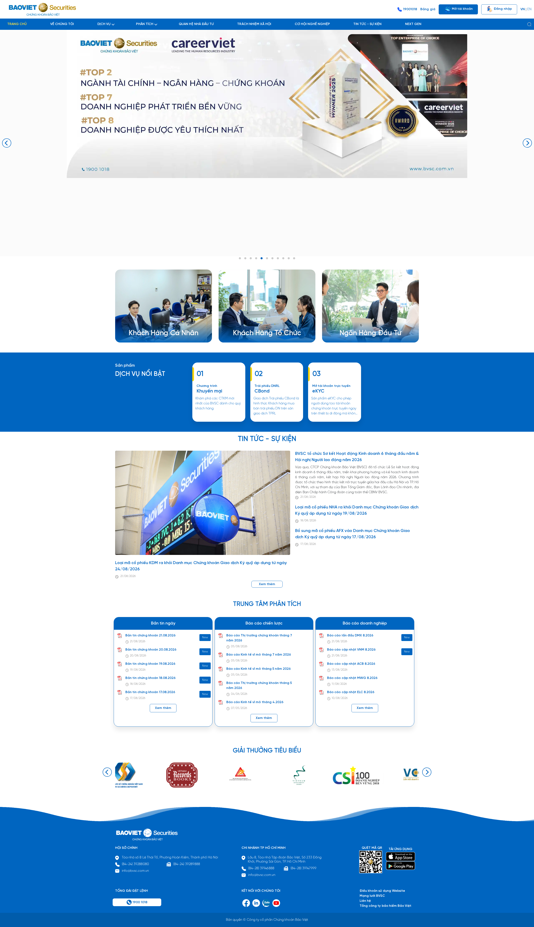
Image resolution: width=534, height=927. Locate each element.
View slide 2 (245, 258)
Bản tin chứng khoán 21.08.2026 (150, 635)
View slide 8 (278, 258)
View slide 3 (251, 258)
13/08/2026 (339, 669)
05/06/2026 (239, 674)
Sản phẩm (125, 365)
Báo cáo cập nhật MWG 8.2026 (352, 678)
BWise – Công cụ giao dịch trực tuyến (164, 319)
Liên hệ (351, 334)
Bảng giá (427, 9)
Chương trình (206, 386)
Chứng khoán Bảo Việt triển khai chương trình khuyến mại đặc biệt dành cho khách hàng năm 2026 (219, 421)
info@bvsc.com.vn (135, 871)
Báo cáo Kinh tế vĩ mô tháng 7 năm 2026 (258, 654)
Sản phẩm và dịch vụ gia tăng (263, 324)
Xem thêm (276, 421)
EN (529, 9)
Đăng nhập (502, 8)
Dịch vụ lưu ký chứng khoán (156, 329)
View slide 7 (272, 258)
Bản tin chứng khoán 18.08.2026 (150, 678)
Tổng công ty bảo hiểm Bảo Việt (385, 906)
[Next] (527, 143)
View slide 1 (240, 258)
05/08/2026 (239, 646)
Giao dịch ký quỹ (148, 334)
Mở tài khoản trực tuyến (331, 386)
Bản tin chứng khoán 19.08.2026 (150, 664)
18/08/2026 (308, 520)
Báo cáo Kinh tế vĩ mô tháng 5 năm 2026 (258, 669)
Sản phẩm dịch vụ (360, 319)
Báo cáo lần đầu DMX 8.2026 (350, 635)
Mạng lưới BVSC (372, 896)
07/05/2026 (239, 708)
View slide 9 (283, 258)
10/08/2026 (340, 698)
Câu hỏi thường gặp (361, 329)
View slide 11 (294, 258)
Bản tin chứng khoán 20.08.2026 (150, 649)
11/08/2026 (339, 684)
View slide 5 (262, 258)
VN (522, 9)
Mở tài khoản (462, 8)
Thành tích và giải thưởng (365, 324)
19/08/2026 (138, 669)
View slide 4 (256, 258)
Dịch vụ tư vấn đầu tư (256, 329)
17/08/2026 (308, 544)
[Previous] (6, 143)
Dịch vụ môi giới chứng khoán (157, 324)
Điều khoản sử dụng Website (382, 891)
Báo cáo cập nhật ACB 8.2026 (351, 664)
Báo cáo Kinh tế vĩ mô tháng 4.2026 (254, 702)
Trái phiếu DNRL (267, 386)
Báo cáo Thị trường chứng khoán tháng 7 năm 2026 (259, 638)
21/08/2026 (128, 576)
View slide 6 (267, 258)
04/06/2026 (239, 694)
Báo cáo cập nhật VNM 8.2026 (351, 649)
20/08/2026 (138, 655)
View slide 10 (289, 258)
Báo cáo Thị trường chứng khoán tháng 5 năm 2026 (259, 685)
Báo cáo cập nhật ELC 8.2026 (350, 692)
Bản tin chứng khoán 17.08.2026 (150, 692)
